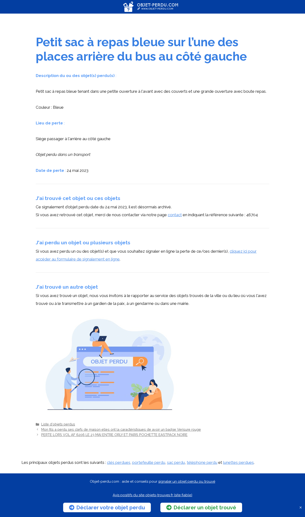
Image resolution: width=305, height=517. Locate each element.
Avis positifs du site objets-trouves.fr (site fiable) (152, 495)
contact (175, 214)
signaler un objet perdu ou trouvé (186, 481)
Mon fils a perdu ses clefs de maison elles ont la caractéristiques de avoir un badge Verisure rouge (121, 429)
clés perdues (118, 462)
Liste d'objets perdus (58, 424)
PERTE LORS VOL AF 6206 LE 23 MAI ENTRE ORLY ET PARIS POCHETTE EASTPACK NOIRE (114, 435)
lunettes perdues (238, 462)
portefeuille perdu (148, 462)
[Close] (301, 508)
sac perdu (176, 462)
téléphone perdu (202, 462)
